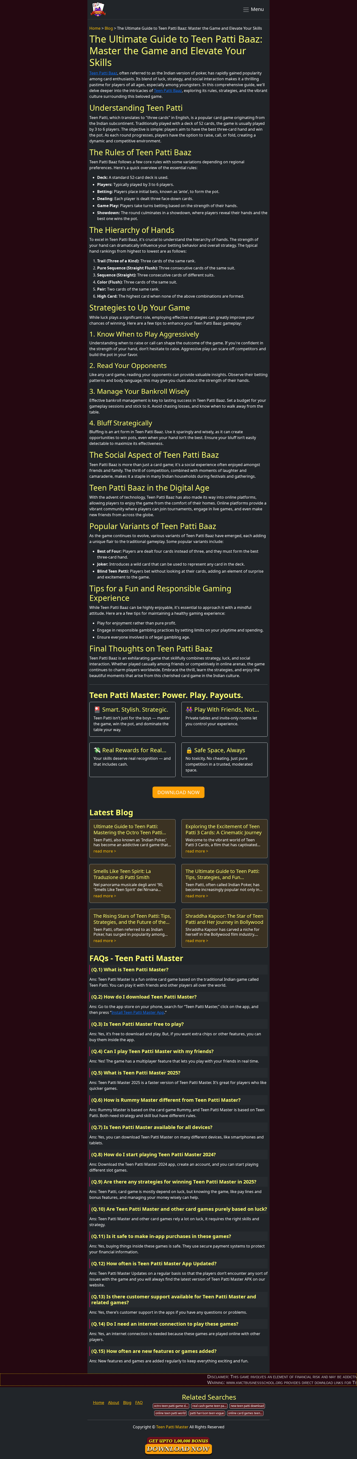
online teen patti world (170, 1413)
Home (95, 28)
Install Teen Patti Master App (137, 1012)
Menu (257, 9)
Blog (109, 28)
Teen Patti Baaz (103, 73)
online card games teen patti (246, 1413)
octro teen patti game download (171, 1406)
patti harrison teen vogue (207, 1413)
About (113, 1402)
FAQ (139, 1402)
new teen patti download (247, 1406)
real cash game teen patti (209, 1406)
